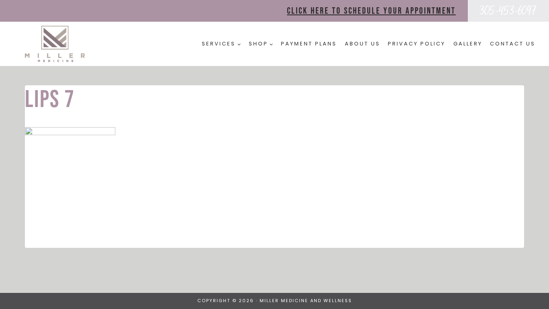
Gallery (467, 43)
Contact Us (512, 43)
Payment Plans (309, 43)
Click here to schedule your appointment (371, 11)
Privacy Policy (416, 43)
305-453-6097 (508, 10)
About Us (362, 43)
